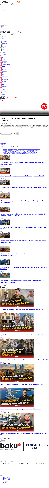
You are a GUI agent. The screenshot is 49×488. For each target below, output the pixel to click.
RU (3, 29)
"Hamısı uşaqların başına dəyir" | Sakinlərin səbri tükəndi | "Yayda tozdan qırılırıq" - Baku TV (20, 150)
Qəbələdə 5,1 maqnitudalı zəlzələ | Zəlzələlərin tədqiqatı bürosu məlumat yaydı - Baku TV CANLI (21, 152)
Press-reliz (5, 483)
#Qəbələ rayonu (3, 130)
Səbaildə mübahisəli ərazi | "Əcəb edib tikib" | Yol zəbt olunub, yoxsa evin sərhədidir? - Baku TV (24, 359)
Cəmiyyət (18, 98)
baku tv (4, 101)
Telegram (2, 27)
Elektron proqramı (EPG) (7, 484)
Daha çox (2, 441)
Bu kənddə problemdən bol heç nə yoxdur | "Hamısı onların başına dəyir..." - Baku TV (19, 151)
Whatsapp (2, 26)
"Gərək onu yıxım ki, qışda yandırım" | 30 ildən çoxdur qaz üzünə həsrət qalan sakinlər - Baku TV (21, 149)
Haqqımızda (5, 481)
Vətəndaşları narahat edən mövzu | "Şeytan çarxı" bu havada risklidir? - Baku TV (20, 409)
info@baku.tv (5, 477)
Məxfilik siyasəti (6, 482)
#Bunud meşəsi (3, 131)
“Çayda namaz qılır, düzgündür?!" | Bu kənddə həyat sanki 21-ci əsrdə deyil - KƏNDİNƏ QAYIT (21, 153)
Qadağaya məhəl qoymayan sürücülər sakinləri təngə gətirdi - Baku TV (22, 176)
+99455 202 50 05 (6, 478)
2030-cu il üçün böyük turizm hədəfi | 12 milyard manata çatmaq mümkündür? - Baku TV (22, 384)
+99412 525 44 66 (6, 479)
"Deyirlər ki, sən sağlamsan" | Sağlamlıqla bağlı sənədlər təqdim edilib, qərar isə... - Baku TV (23, 309)
